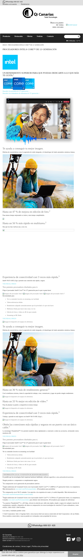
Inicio (5, 45)
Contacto (50, 36)
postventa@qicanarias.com (23, 538)
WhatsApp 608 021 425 (14, 2)
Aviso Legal (26, 546)
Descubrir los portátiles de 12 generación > (16, 91)
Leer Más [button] (19, 555)
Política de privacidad (40, 546)
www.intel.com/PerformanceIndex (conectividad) (18, 494)
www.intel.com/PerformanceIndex (25, 489)
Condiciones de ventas (11, 546)
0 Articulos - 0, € (74, 41)
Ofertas (29, 36)
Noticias (40, 36)
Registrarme (25, 4)
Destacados (18, 36)
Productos (6, 36)
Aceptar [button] (75, 554)
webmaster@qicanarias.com (21, 540)
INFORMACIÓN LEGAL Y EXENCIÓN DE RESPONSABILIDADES (25, 474)
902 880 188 (19, 537)
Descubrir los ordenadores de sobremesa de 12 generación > (21, 93)
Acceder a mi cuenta (10, 4)
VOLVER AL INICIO (9, 284)
